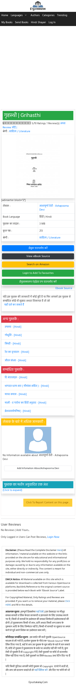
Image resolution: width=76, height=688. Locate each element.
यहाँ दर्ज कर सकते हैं (14, 305)
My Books (6, 22)
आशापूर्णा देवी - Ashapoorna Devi (54, 208)
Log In (52, 22)
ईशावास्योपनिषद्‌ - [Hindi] (18, 411)
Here (59, 550)
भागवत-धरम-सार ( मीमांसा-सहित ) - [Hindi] (27, 386)
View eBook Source (38, 256)
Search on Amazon (38, 264)
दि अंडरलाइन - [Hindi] (16, 377)
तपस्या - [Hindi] (13, 327)
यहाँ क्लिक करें (41, 670)
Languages (17, 15)
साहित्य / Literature (19, 131)
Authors (35, 15)
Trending (62, 15)
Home (4, 15)
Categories (48, 15)
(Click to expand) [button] (12, 490)
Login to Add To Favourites (38, 273)
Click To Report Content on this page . (47, 502)
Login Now (53, 537)
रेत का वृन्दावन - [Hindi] (17, 352)
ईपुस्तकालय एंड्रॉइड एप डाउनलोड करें (38, 282)
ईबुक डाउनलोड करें (38, 248)
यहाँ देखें (40, 612)
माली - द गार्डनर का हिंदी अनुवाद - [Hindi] (25, 403)
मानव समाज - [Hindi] (16, 394)
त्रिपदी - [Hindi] (13, 344)
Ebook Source (63, 288)
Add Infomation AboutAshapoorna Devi (38, 468)
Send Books (21, 22)
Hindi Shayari (38, 22)
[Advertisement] (38, 66)
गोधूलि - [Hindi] (13, 335)
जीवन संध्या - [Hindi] (15, 360)
